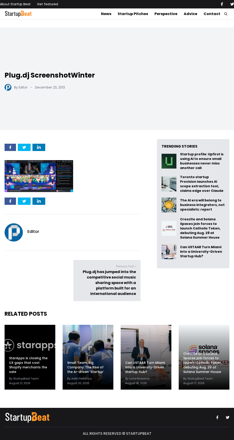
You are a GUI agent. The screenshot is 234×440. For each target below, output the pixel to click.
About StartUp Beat (15, 4)
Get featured (47, 4)
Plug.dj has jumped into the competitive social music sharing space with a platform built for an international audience (109, 282)
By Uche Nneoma (137, 378)
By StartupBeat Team (24, 378)
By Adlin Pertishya (79, 378)
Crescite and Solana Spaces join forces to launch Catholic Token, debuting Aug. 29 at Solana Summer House (200, 228)
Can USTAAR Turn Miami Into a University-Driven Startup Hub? (201, 251)
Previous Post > (126, 266)
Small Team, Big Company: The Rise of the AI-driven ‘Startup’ (85, 367)
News (106, 13)
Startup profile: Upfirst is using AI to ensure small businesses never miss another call (201, 161)
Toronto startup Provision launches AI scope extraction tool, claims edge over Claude (202, 184)
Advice (190, 13)
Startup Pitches (133, 13)
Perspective (165, 13)
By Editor (21, 87)
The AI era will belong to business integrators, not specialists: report (202, 205)
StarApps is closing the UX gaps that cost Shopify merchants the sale (28, 365)
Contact (212, 13)
